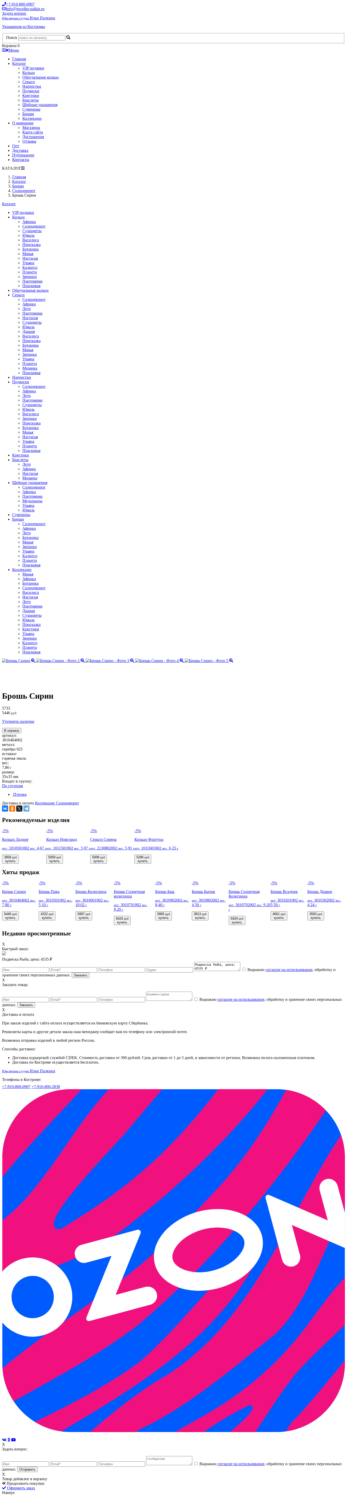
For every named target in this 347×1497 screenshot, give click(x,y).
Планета (29, 272)
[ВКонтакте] (5, 808)
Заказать (80, 975)
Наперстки (31, 86)
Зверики (29, 276)
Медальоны (32, 501)
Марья (27, 254)
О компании (23, 123)
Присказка (31, 244)
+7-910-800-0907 (16, 1086)
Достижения (33, 137)
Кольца (28, 72)
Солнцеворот (33, 226)
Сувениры (31, 109)
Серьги (28, 82)
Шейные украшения (39, 104)
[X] (19, 808)
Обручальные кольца (40, 77)
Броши (28, 114)
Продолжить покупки (25, 1483)
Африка (29, 221)
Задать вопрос (14, 13)
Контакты (20, 159)
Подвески (30, 91)
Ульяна (28, 263)
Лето (26, 308)
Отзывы (29, 141)
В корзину (11, 730)
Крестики (30, 95)
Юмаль (28, 235)
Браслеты (30, 100)
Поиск (11, 37)
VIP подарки (33, 68)
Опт (15, 146)
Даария (28, 331)
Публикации (23, 155)
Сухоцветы (32, 231)
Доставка (20, 150)
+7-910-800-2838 (45, 1086)
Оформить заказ (20, 1488)
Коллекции (32, 118)
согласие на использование (288, 969)
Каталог (19, 63)
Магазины (31, 127)
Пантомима (32, 281)
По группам (12, 786)
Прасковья (31, 286)
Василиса (30, 240)
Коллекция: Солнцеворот (57, 803)
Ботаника (30, 249)
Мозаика (29, 368)
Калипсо (29, 267)
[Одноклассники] (12, 808)
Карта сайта (32, 132)
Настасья (30, 258)
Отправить (27, 1469)
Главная (19, 59)
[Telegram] (26, 808)
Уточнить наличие (18, 721)
